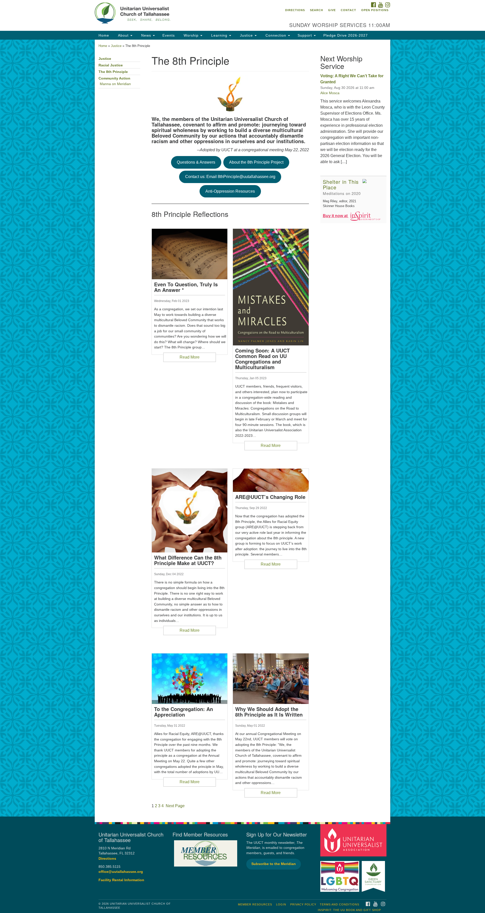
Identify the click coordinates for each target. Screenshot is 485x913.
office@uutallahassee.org (121, 872)
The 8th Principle (113, 72)
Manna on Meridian (115, 84)
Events (168, 35)
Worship (191, 35)
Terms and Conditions (339, 904)
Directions (295, 10)
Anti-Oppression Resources (230, 191)
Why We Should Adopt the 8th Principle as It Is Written (269, 711)
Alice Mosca (330, 93)
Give (332, 10)
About (123, 35)
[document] (242, 428)
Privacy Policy (303, 904)
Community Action (114, 78)
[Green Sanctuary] (374, 874)
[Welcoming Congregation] (340, 874)
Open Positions (375, 10)
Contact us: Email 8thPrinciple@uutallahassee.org (230, 176)
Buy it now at (336, 216)
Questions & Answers (196, 162)
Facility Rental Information (121, 880)
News (146, 35)
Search (316, 10)
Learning (219, 35)
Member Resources (255, 904)
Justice (246, 35)
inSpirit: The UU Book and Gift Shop (349, 909)
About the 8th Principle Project (256, 162)
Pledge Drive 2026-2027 (345, 35)
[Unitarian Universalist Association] (354, 840)
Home (104, 35)
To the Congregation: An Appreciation (183, 711)
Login (281, 904)
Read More (190, 357)
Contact (348, 10)
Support (305, 35)
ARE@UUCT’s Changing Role (270, 497)
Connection (275, 35)
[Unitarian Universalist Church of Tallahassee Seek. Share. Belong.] (181, 14)
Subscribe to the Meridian (273, 864)
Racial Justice (111, 65)
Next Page (175, 806)
